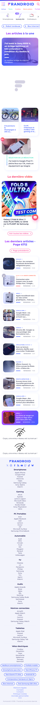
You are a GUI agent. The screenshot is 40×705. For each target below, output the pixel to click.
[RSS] (18, 465)
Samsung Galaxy (20, 483)
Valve (20, 509)
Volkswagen (20, 555)
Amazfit (20, 611)
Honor (20, 525)
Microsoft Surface (20, 529)
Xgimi (20, 577)
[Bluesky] (32, 465)
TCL (20, 575)
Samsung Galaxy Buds (20, 597)
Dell (20, 521)
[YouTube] (21, 465)
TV (20, 560)
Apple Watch (20, 613)
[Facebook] (14, 465)
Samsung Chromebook (20, 531)
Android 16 (30, 674)
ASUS (20, 495)
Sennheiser (20, 599)
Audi (20, 539)
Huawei (20, 477)
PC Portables (20, 514)
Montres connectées (20, 608)
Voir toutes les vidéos (18, 233)
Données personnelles (20, 696)
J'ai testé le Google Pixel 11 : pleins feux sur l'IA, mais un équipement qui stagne (21, 163)
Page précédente (21, 250)
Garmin (20, 617)
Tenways (20, 659)
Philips (20, 569)
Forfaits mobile (32, 665)
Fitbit (20, 615)
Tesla (20, 553)
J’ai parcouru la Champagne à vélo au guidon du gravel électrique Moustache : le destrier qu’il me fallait (10, 129)
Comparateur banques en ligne (20, 679)
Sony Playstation (20, 507)
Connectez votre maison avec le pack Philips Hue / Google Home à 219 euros (24, 281)
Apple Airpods (20, 587)
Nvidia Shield (20, 505)
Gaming (20, 492)
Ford (20, 545)
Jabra (20, 591)
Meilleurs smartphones (11, 665)
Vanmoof (20, 661)
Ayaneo (20, 497)
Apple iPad (20, 631)
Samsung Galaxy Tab (20, 639)
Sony (20, 573)
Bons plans (27, 9)
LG (20, 565)
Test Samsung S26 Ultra (27, 684)
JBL (20, 593)
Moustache (20, 655)
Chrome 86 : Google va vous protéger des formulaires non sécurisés (25, 332)
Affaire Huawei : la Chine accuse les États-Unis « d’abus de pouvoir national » (25, 366)
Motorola (20, 479)
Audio (20, 584)
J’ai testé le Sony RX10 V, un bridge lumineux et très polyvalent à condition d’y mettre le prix (17, 49)
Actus (3, 9)
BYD (20, 541)
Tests (10, 9)
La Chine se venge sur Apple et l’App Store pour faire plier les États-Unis (25, 418)
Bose (20, 589)
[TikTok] (29, 465)
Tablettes (20, 628)
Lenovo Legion (20, 499)
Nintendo (20, 503)
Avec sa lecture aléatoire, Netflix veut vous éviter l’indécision (25, 349)
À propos (20, 690)
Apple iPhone (20, 473)
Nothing (20, 595)
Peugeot (20, 549)
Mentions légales (20, 688)
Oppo (20, 481)
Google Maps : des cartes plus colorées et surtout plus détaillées (25, 400)
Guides (18, 9)
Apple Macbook (20, 519)
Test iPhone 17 (31, 670)
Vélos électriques (20, 646)
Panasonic (20, 567)
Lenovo (20, 523)
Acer (20, 517)
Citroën (20, 543)
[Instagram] (11, 465)
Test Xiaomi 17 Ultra (13, 674)
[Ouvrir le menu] (3, 4)
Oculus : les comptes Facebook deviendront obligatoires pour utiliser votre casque (25, 263)
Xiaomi (20, 487)
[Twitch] (25, 465)
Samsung (20, 571)
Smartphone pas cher (12, 670)
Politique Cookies (20, 694)
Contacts (20, 692)
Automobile (20, 536)
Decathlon (20, 651)
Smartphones (20, 470)
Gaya (20, 653)
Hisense (20, 563)
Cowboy (20, 649)
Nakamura (20, 657)
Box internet (8, 684)
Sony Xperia (20, 485)
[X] (7, 465)
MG (20, 547)
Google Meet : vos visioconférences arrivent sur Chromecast (23, 315)
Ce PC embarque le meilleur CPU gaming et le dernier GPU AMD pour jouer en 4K (29, 129)
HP (20, 527)
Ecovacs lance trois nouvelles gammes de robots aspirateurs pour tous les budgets (25, 383)
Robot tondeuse (13, 26)
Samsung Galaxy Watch (20, 621)
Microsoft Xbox (20, 501)
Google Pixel (20, 475)
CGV (20, 698)
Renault (20, 551)
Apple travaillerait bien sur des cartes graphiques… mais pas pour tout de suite (25, 298)
